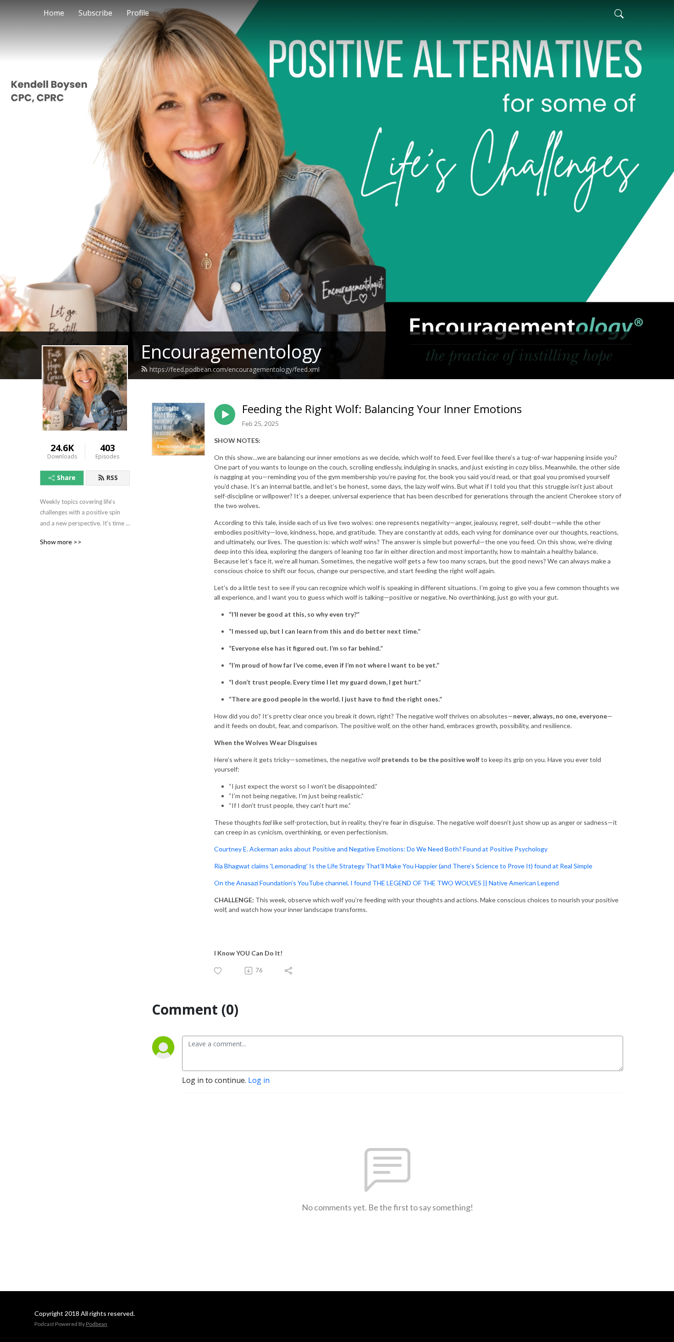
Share (66, 477)
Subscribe (95, 13)
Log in (259, 1080)
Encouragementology (231, 351)
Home (54, 13)
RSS (112, 477)
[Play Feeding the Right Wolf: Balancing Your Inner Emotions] (224, 414)
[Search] (619, 13)
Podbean (96, 1323)
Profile (138, 13)
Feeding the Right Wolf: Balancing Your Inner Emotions (382, 409)
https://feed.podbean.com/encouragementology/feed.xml (234, 369)
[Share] (289, 970)
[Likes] (218, 971)
